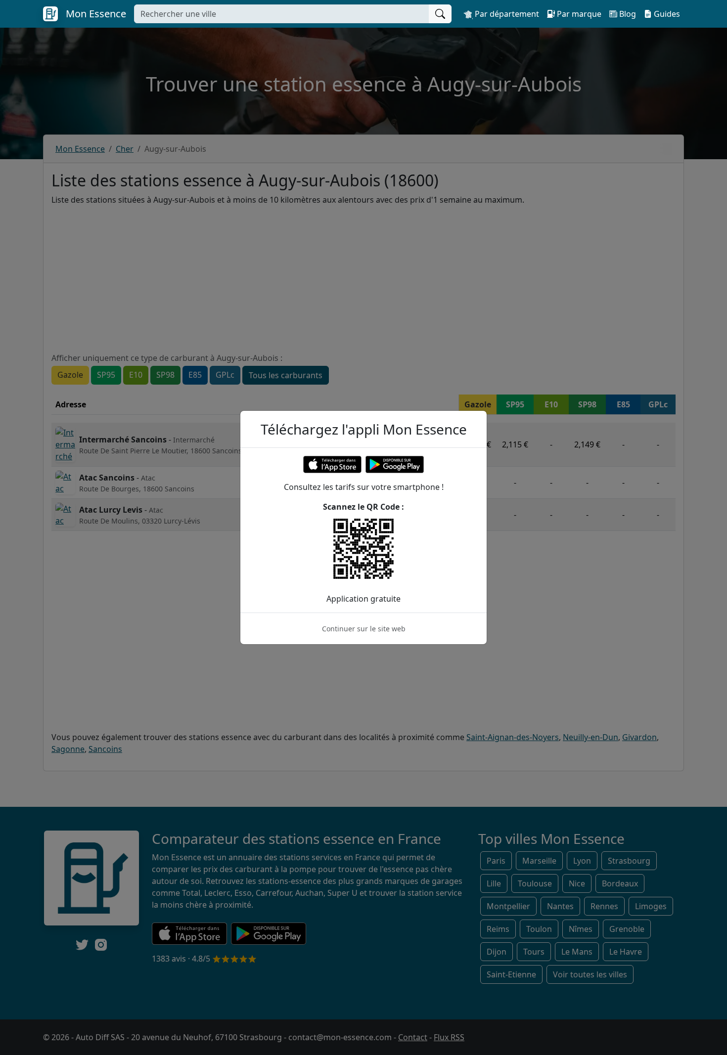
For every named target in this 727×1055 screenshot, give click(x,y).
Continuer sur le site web (364, 628)
